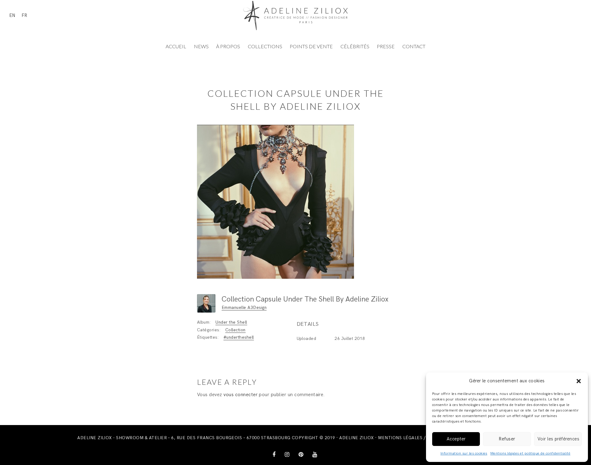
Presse (386, 46)
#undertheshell (238, 337)
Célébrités (354, 46)
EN (12, 15)
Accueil (176, 46)
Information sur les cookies (463, 453)
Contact (413, 46)
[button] (579, 381)
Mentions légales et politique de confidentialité (530, 453)
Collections (265, 46)
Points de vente (311, 46)
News (201, 46)
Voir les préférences (558, 439)
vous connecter (240, 395)
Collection (235, 330)
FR (24, 15)
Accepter (456, 439)
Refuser (507, 439)
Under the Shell (231, 322)
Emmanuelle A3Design (244, 307)
